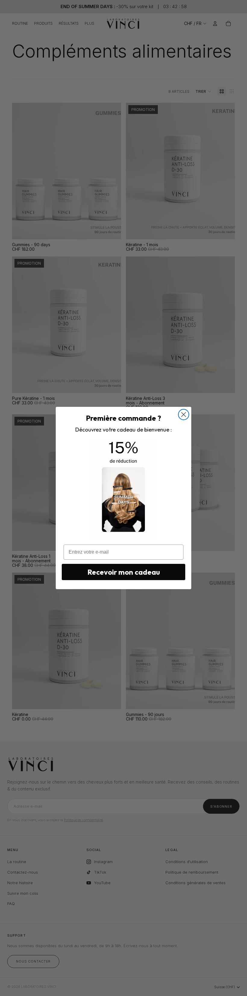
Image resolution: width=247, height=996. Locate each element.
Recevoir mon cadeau (123, 572)
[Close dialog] (183, 414)
